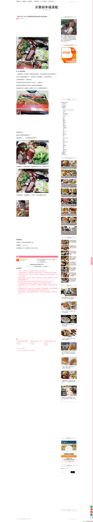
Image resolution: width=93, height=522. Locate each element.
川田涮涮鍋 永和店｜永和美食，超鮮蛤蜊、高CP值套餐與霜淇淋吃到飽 (35, 283)
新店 (63, 129)
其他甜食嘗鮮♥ (65, 113)
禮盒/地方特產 (65, 141)
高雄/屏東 (64, 149)
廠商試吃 (64, 125)
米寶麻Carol (23, 18)
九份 (63, 112)
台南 (63, 117)
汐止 (63, 136)
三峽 (63, 108)
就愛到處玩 (30, 1)
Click (92, 261)
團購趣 (64, 120)
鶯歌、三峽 (65, 150)
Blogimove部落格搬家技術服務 (87, 521)
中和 (22, 350)
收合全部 (66, 102)
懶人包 (64, 126)
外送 (31, 350)
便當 (28, 350)
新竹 (63, 130)
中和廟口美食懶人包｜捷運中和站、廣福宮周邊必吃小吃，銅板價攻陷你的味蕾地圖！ (38, 272)
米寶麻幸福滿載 (46, 7)
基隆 (63, 121)
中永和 (18, 18)
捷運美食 (24, 1)
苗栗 (63, 144)
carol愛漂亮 (43, 1)
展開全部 (62, 102)
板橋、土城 (65, 131)
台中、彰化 (65, 115)
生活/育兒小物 (51, 1)
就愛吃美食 (18, 1)
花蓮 (63, 143)
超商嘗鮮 (64, 145)
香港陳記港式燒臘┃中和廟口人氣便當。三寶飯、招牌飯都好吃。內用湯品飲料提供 (50, 341)
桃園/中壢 (64, 134)
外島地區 (64, 122)
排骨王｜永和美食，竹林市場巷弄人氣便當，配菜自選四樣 (32, 270)
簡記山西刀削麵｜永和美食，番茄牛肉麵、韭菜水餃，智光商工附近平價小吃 (36, 281)
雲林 (63, 148)
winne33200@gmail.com (65, 41)
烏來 (63, 140)
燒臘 (33, 350)
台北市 (64, 116)
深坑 (63, 139)
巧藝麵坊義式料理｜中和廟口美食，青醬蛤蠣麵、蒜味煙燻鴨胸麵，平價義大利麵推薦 (38, 288)
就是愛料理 (36, 1)
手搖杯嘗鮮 (65, 127)
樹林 (63, 135)
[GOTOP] (91, 517)
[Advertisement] (37, 28)
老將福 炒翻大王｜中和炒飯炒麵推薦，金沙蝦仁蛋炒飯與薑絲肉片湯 (34, 290)
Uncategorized (64, 104)
